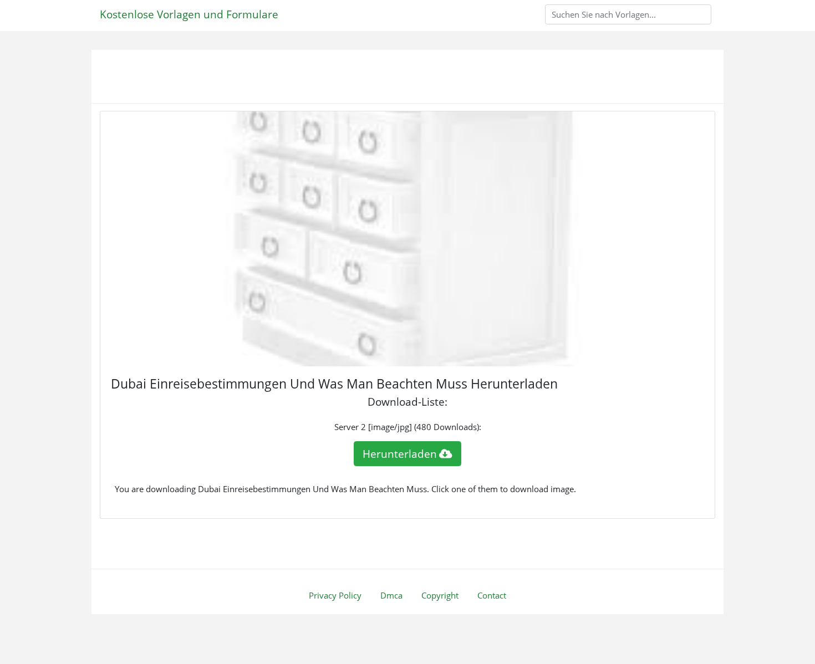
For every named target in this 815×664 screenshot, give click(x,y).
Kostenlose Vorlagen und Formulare (189, 14)
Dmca (391, 595)
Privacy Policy (335, 595)
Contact (491, 595)
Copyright (440, 595)
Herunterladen (400, 454)
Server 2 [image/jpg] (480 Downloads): (407, 426)
